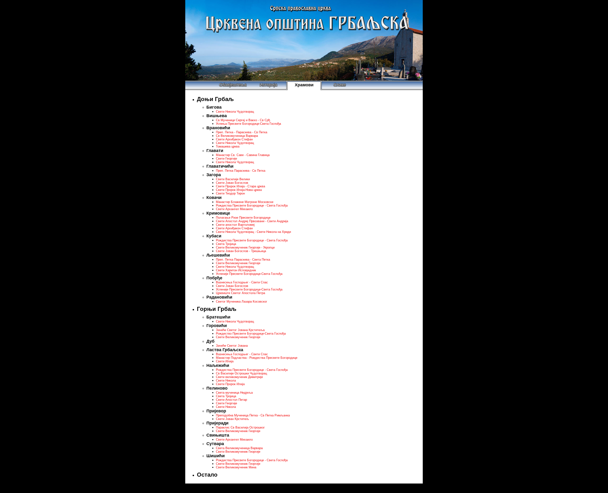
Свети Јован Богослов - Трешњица (241, 251)
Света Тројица (226, 244)
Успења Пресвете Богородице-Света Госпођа (248, 123)
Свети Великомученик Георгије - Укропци (245, 247)
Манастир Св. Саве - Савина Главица (243, 155)
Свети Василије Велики (233, 179)
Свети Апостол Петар (231, 399)
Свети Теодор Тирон (230, 193)
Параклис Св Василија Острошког (240, 427)
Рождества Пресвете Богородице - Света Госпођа (252, 205)
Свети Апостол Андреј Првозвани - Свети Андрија (252, 221)
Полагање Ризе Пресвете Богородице (243, 217)
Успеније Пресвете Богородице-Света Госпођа (249, 274)
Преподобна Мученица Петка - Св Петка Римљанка (253, 415)
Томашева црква (227, 146)
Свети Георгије (226, 158)
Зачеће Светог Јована (232, 345)
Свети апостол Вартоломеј (235, 224)
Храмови (304, 85)
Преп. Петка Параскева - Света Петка (243, 259)
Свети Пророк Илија (230, 384)
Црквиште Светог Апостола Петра (240, 293)
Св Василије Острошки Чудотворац (241, 373)
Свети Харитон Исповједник (236, 270)
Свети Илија (224, 361)
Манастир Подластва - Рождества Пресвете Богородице (256, 357)
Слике (339, 85)
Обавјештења (233, 85)
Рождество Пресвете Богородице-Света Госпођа (251, 333)
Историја (268, 85)
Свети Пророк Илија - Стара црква (240, 186)
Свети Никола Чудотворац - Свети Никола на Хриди (253, 232)
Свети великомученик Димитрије (239, 377)
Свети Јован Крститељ (232, 419)
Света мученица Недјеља (234, 392)
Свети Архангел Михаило (234, 209)
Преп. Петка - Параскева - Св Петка (241, 132)
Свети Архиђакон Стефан (234, 139)
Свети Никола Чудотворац (235, 111)
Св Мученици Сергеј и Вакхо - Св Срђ (243, 120)
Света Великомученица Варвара (239, 448)
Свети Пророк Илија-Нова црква (239, 190)
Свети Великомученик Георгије (238, 263)
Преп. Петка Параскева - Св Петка (240, 170)
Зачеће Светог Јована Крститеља (240, 330)
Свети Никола (226, 380)
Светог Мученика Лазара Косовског (241, 301)
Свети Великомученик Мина (236, 467)
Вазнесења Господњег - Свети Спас (242, 282)
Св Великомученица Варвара (237, 136)
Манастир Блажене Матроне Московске (244, 202)
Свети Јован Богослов (232, 182)
